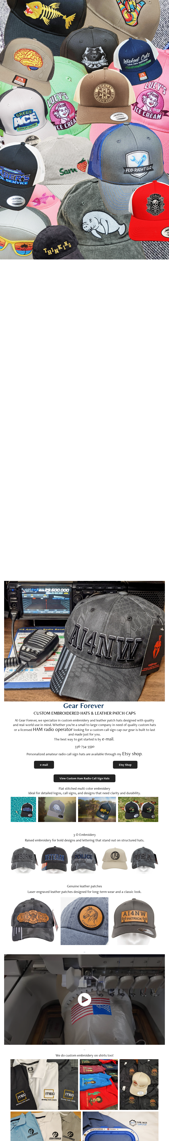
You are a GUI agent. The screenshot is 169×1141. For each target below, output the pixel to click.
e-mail (107, 739)
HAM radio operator (53, 729)
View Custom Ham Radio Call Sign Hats (84, 778)
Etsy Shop (125, 765)
